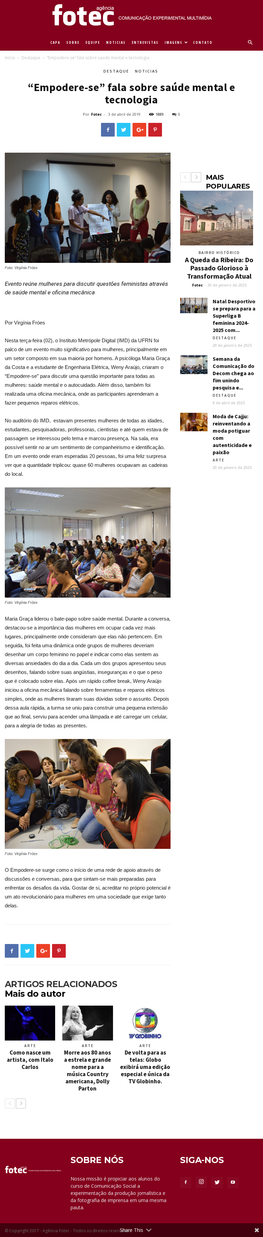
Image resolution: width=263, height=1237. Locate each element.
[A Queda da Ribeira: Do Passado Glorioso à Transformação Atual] (219, 218)
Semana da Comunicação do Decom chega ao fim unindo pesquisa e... (233, 373)
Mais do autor (35, 993)
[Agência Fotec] (131, 17)
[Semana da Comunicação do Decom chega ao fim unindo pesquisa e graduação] (194, 364)
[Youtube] (232, 1182)
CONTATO (203, 42)
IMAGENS (174, 42)
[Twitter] (217, 1182)
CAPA (55, 42)
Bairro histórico (219, 252)
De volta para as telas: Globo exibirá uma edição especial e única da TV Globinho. (145, 1067)
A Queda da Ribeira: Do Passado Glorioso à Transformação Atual (219, 267)
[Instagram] (201, 1182)
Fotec (96, 114)
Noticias (146, 71)
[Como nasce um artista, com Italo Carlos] (30, 1023)
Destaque (31, 58)
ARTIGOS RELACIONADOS (61, 984)
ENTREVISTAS (145, 42)
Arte (30, 1045)
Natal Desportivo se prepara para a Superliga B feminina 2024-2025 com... (234, 315)
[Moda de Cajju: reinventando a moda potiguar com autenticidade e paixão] (194, 422)
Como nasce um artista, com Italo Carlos (30, 1060)
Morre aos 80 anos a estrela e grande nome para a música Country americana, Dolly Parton (87, 1070)
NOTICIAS (116, 42)
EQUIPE (93, 42)
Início (10, 58)
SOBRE (72, 42)
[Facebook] (185, 1182)
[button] (250, 42)
